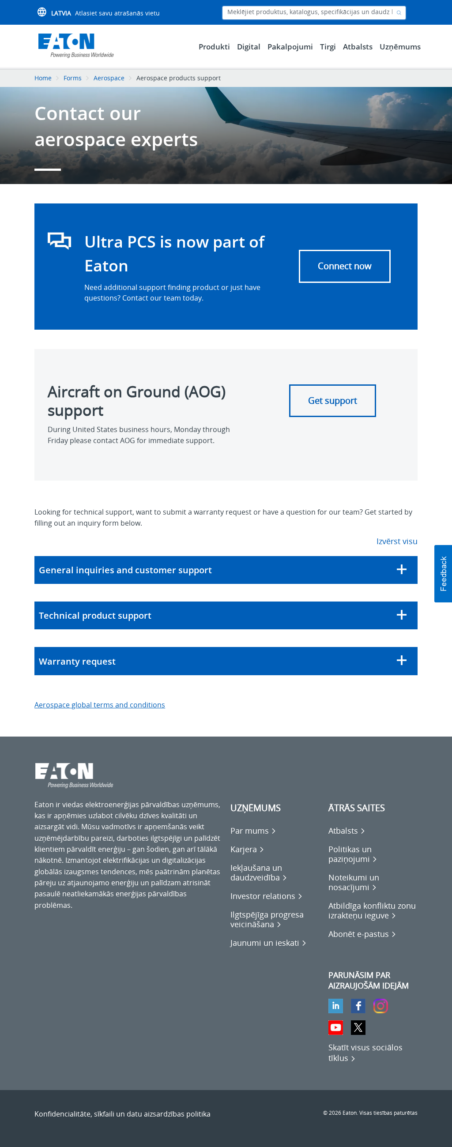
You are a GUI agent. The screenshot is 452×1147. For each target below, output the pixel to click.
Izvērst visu (397, 541)
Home (43, 78)
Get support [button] (332, 400)
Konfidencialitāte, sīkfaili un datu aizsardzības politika (122, 1114)
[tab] (226, 570)
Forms (73, 78)
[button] (226, 570)
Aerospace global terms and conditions (99, 705)
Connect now (345, 266)
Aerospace (109, 78)
